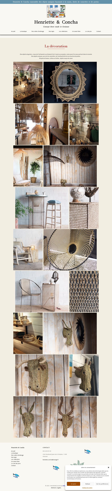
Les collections (15, 459)
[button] (108, 467)
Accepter (73, 484)
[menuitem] (13, 31)
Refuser (87, 484)
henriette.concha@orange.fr (50, 460)
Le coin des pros (16, 463)
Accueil (13, 451)
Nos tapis (14, 457)
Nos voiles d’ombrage (17, 455)
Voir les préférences (102, 484)
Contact (13, 465)
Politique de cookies (87, 487)
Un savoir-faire (15, 461)
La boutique (14, 453)
